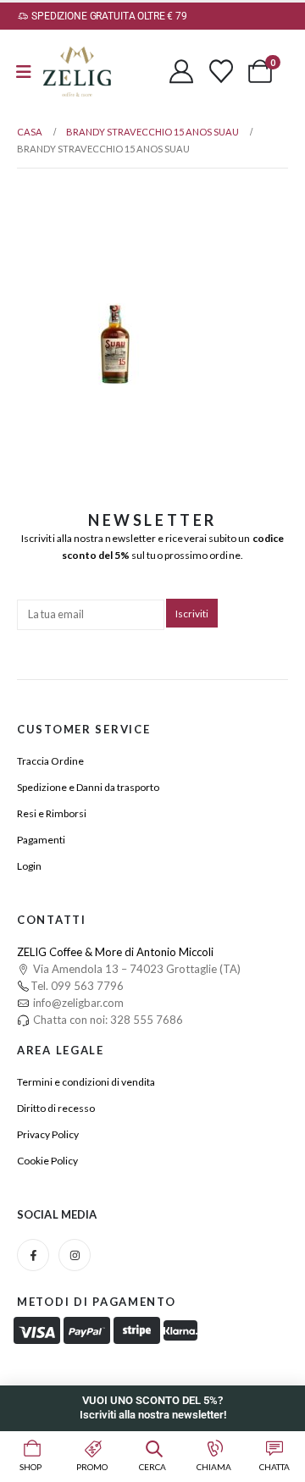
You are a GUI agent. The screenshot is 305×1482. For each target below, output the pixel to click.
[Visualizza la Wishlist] (221, 71)
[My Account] (181, 71)
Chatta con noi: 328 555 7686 (106, 1019)
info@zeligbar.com (77, 1002)
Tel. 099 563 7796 (77, 986)
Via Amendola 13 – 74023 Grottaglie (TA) (135, 969)
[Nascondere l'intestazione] (77, 72)
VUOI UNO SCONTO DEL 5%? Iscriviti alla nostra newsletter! (153, 1407)
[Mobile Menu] (23, 71)
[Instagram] (74, 1255)
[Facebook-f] (33, 1255)
